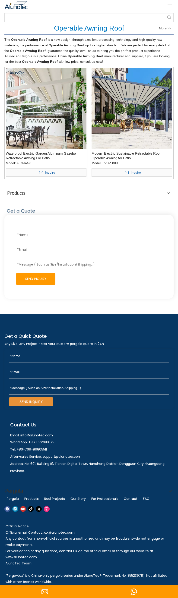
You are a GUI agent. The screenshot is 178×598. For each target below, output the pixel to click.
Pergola (13, 498)
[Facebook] (7, 509)
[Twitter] (39, 509)
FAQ (146, 498)
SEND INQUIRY (35, 278)
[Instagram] (47, 509)
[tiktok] (31, 509)
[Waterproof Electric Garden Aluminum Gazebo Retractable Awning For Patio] (46, 108)
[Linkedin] (15, 509)
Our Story (78, 498)
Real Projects (54, 498)
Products (31, 498)
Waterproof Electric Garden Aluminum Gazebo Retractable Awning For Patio (41, 155)
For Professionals (104, 498)
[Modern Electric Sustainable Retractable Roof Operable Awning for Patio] (132, 108)
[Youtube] (23, 509)
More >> (165, 28)
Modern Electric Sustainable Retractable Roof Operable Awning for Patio (126, 155)
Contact (130, 498)
